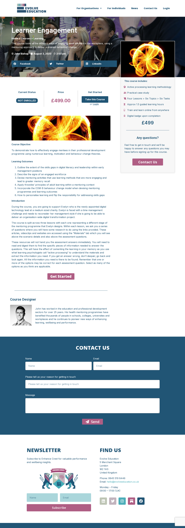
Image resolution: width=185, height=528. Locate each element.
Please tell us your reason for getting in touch (50, 377)
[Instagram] (122, 501)
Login (166, 8)
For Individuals (116, 8)
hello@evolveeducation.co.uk (123, 481)
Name (28, 358)
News (134, 8)
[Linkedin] (103, 501)
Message (30, 395)
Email (96, 358)
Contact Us (150, 8)
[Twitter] (112, 501)
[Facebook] (141, 501)
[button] (28, 63)
